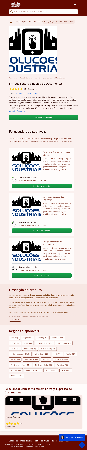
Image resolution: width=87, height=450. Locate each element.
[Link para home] (11, 21)
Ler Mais (15, 319)
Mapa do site (26, 441)
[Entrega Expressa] (43, 405)
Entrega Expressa (12, 417)
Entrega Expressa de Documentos (28, 93)
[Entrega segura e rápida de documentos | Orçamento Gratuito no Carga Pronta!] (33, 50)
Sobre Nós (13, 441)
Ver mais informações (17, 111)
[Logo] (16, 4)
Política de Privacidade (44, 441)
